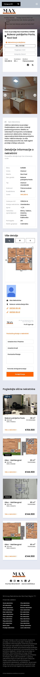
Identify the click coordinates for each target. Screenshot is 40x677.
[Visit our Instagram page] (14, 581)
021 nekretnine (7, 605)
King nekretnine (7, 621)
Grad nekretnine (8, 603)
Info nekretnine (24, 605)
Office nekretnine (8, 610)
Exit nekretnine (24, 616)
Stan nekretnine (7, 616)
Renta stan (6, 625)
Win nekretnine (24, 614)
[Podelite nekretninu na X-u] (33, 65)
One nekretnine (24, 623)
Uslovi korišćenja (28, 584)
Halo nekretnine (25, 610)
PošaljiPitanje (20, 374)
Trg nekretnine (24, 621)
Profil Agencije (28, 324)
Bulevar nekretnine (26, 607)
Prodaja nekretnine (8, 628)
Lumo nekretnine (25, 628)
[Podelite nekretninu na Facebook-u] (28, 65)
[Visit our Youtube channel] (18, 581)
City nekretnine (24, 603)
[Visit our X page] (22, 581)
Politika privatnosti (12, 584)
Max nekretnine (24, 619)
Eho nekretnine (24, 612)
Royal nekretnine (8, 607)
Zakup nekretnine (25, 625)
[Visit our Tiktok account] (29, 581)
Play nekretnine (7, 619)
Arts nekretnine (7, 623)
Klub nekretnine (7, 612)
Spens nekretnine (8, 614)
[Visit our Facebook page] (11, 581)
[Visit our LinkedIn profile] (25, 581)
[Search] (18, 4)
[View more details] (9, 240)
